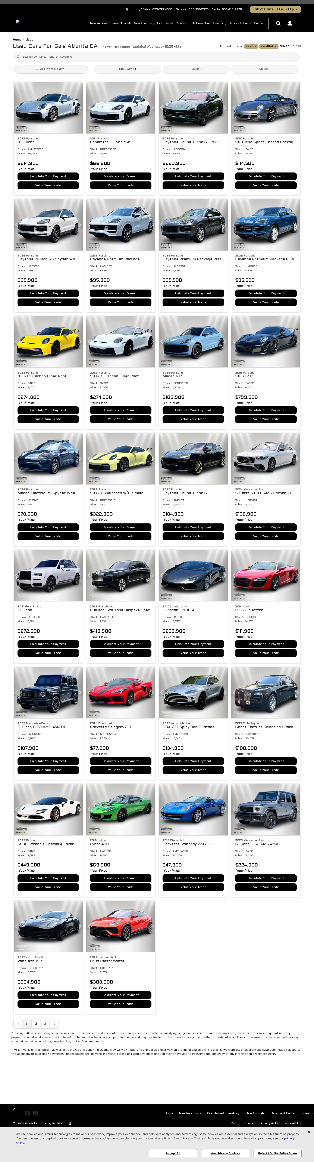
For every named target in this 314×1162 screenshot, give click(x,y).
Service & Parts (240, 23)
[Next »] (54, 1024)
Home (168, 1113)
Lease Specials (121, 23)
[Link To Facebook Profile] (28, 1113)
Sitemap (249, 1123)
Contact (260, 23)
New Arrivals (99, 23)
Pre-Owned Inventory (223, 1113)
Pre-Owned (165, 23)
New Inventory (144, 23)
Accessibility (293, 1123)
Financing (219, 23)
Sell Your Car (201, 23)
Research (182, 23)
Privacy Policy (270, 1123)
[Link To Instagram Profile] (35, 1113)
